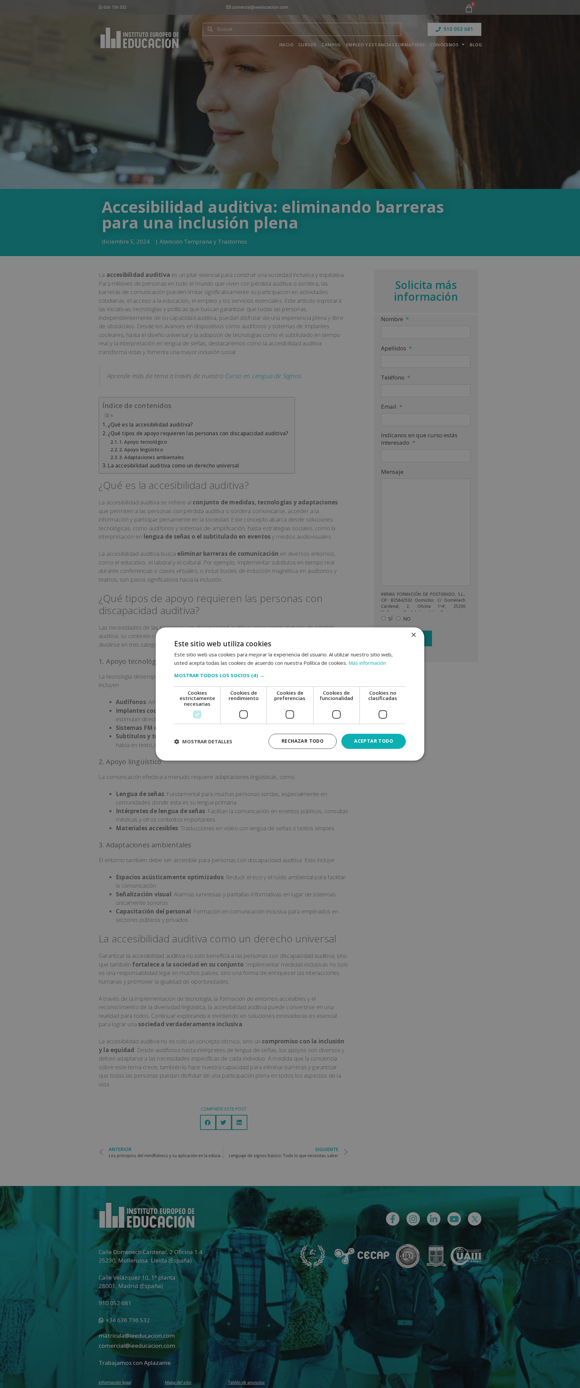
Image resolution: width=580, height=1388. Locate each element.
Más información (367, 663)
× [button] (413, 635)
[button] (290, 675)
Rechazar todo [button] (303, 741)
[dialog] (290, 693)
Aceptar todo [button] (373, 741)
